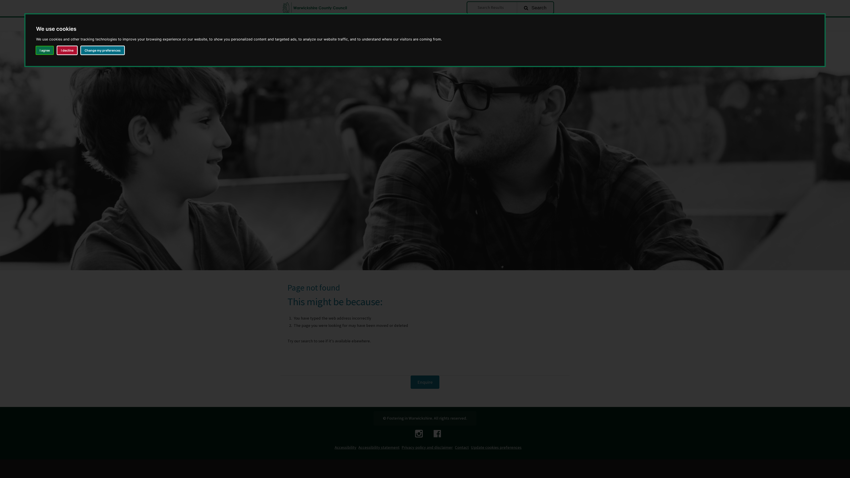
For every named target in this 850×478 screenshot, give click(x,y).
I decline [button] (67, 50)
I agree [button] (45, 50)
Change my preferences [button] (103, 50)
